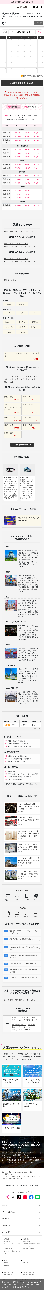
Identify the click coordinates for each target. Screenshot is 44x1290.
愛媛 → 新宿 (8, 246)
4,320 (37, 175)
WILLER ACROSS (28, 1274)
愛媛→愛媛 (6, 194)
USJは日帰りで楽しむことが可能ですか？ (23, 963)
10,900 (18, 133)
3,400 (28, 179)
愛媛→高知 (6, 197)
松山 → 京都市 (20, 261)
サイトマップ (27, 1246)
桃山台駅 (31, 1025)
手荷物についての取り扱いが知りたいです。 (23, 979)
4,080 (37, 179)
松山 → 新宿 (8, 261)
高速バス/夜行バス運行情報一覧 (22, 2)
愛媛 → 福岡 (30, 232)
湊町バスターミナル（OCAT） (23, 1027)
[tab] (13, 107)
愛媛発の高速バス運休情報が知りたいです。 (23, 940)
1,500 (19, 190)
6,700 (37, 205)
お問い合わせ (8, 1248)
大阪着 (13, 280)
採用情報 (26, 1239)
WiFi (9, 332)
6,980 (28, 205)
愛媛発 (6, 280)
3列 (22, 313)
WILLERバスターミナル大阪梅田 (24, 1017)
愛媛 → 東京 (19, 232)
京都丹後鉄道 (8, 1274)
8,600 (19, 164)
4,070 (28, 175)
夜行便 (21, 304)
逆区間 (39, 23)
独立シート (9, 322)
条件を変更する (22, 82)
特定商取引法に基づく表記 (31, 1244)
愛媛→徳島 (6, 190)
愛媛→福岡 (6, 205)
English (6, 1260)
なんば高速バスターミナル (22, 1030)
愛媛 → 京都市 (20, 246)
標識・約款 (26, 1241)
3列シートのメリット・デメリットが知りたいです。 (23, 971)
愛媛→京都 (6, 175)
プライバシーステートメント (12, 1245)
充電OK (22, 332)
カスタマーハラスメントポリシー (12, 1252)
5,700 (19, 175)
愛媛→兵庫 (6, 183)
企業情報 (6, 1239)
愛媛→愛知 (6, 164)
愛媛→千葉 (6, 133)
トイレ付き (35, 327)
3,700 (19, 179)
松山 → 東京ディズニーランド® (16, 259)
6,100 (37, 164)
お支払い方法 (23, 890)
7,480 (19, 149)
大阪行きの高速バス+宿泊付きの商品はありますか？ (23, 948)
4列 (35, 313)
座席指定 (35, 322)
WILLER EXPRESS (28, 1272)
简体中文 (26, 1262)
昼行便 (9, 304)
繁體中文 (6, 1262)
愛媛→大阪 (6, 179)
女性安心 (22, 327)
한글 (24, 1260)
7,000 (37, 133)
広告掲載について (28, 1248)
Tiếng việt (6, 1265)
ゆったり (22, 322)
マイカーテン (9, 327)
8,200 (28, 149)
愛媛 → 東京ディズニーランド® (16, 244)
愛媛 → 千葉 (8, 232)
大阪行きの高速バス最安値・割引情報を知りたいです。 (23, 957)
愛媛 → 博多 (32, 246)
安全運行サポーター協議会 (25, 1000)
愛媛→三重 (6, 168)
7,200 (37, 149)
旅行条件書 (7, 1241)
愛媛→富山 (6, 149)
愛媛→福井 (6, 157)
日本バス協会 (8, 1000)
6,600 (28, 164)
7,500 (28, 133)
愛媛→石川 (6, 153)
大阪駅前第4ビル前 (19, 1025)
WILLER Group (8, 1272)
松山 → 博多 (32, 261)
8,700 (19, 205)
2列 (9, 313)
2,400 (19, 194)
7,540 (19, 137)
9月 (38, 32)
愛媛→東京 (6, 136)
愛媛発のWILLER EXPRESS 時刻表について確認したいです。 (23, 932)
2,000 (19, 198)
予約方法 (22, 908)
